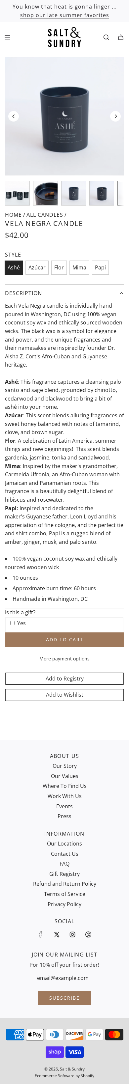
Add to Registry (65, 678)
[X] (56, 934)
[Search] (106, 37)
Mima (79, 267)
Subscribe (64, 998)
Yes (21, 623)
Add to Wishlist (64, 694)
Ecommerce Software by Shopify (64, 1075)
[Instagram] (72, 934)
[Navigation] (7, 37)
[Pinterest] (88, 934)
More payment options (64, 658)
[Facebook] (40, 934)
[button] (13, 116)
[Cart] (120, 37)
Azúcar (37, 267)
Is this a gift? (20, 612)
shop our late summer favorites (64, 15)
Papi (100, 267)
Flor (59, 267)
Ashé (14, 267)
